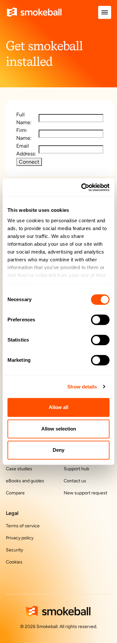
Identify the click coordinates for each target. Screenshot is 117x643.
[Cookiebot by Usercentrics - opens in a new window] (83, 187)
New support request (85, 493)
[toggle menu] (104, 12)
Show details (82, 386)
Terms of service (23, 526)
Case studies (19, 469)
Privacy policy (19, 538)
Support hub (76, 469)
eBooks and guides (25, 481)
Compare (15, 493)
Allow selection (58, 428)
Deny (58, 450)
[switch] (100, 319)
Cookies (14, 562)
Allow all (58, 407)
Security (14, 550)
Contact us (75, 481)
